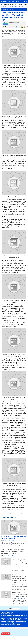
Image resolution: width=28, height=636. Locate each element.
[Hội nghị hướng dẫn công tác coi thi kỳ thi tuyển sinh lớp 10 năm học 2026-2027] (6, 594)
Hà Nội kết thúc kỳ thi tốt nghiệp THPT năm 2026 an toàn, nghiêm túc (13, 537)
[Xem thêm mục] (27, 4)
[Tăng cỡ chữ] (13, 27)
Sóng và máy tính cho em (9, 4)
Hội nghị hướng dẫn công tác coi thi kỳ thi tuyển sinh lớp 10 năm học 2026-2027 (19, 594)
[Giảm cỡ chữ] (8, 27)
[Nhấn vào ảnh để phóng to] (14, 51)
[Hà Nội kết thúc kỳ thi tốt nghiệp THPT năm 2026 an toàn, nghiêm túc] (14, 527)
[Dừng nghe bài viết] (19, 27)
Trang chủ (3, 9)
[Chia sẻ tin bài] (5, 24)
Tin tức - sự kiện (9, 9)
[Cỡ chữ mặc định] (11, 27)
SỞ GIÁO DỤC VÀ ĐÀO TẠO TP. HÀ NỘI (10, 1)
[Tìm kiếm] (24, 1)
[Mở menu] (26, 1)
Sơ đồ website (15, 628)
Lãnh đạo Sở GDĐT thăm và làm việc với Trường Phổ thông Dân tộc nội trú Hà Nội (14, 16)
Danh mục (21, 4)
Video (16, 4)
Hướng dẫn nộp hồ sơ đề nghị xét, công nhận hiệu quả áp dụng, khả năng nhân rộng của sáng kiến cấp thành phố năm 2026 (13, 551)
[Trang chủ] (2, 4)
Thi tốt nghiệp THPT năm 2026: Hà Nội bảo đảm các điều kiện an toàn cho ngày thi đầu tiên (19, 562)
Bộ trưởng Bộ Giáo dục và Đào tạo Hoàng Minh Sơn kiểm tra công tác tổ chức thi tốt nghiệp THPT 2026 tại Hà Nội (19, 578)
